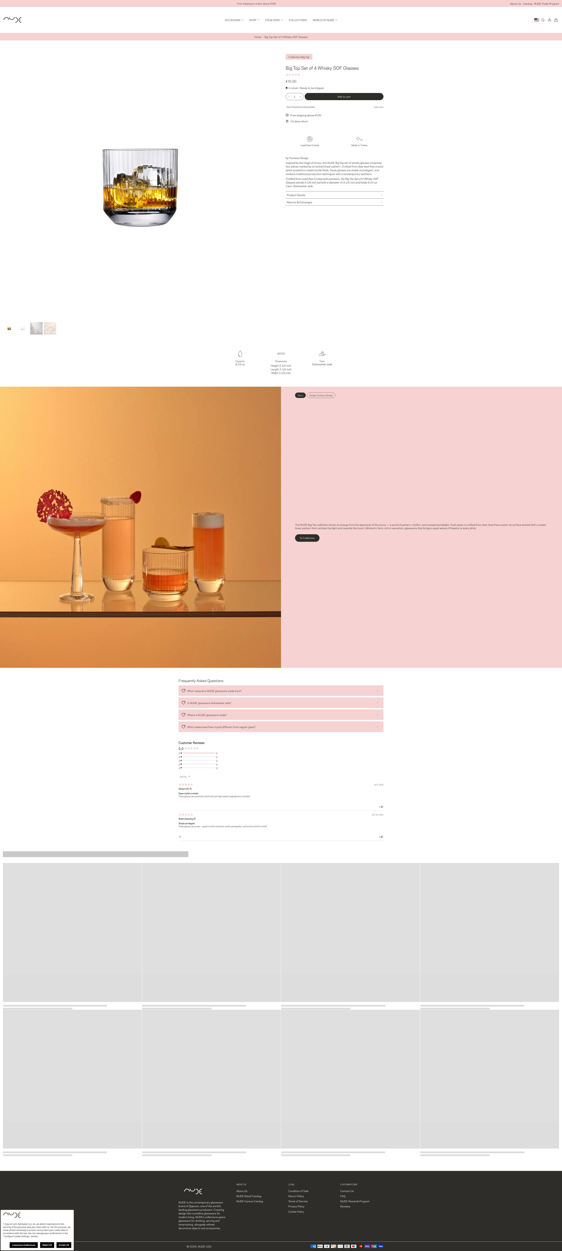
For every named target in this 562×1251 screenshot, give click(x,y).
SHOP (252, 20)
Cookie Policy (296, 1211)
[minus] (289, 97)
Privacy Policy (296, 1206)
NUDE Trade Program (546, 3)
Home (257, 37)
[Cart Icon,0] (556, 19)
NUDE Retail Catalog (248, 1196)
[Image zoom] (139, 184)
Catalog (527, 3)
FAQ (342, 1196)
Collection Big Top (299, 57)
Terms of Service (298, 1201)
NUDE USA (204, 1246)
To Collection (307, 538)
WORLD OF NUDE (323, 20)
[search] (543, 20)
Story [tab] (300, 395)
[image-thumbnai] (9, 328)
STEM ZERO (272, 20)
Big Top (339, 162)
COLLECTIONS (298, 20)
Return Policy (296, 1196)
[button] (344, 96)
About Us (515, 3)
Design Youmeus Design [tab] (321, 395)
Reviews (345, 1206)
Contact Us (347, 1190)
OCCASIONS (232, 20)
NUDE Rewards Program (355, 1201)
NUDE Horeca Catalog (249, 1201)
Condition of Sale (298, 1190)
